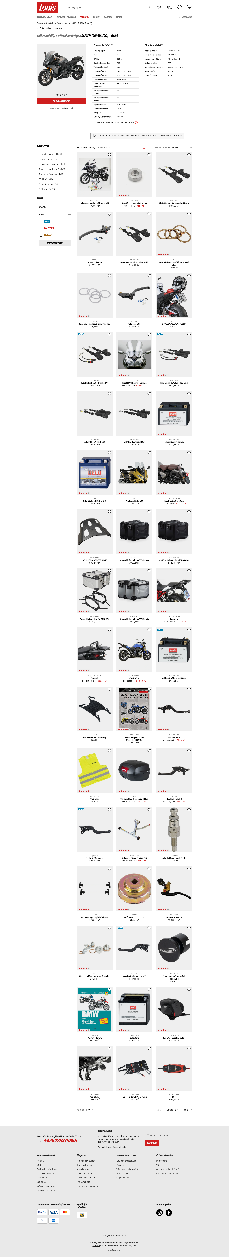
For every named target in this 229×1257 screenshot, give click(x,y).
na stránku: (103, 147)
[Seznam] (149, 147)
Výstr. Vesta (95, 799)
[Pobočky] (159, 7)
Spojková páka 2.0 (174, 799)
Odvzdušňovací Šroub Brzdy (174, 858)
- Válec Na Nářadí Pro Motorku (134, 1097)
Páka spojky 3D (134, 324)
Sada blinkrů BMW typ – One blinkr (174, 383)
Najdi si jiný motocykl (60, 108)
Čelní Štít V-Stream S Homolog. (134, 383)
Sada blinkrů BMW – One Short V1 (95, 383)
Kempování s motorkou (87, 1186)
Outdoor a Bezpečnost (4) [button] (51, 174)
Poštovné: (96, 1246)
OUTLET (48, 235)
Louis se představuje (126, 1161)
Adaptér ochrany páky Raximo (134, 203)
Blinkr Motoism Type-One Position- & (174, 203)
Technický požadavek (47, 1169)
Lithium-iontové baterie (174, 442)
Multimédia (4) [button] (46, 179)
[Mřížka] (144, 147)
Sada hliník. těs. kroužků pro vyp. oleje (94, 324)
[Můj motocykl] (169, 7)
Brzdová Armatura (174, 917)
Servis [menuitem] (119, 17)
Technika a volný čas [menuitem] (66, 17)
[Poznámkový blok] (179, 7)
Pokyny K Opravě (95, 1038)
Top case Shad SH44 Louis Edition (134, 799)
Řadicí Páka (94, 1097)
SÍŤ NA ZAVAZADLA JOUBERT (174, 324)
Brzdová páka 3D (95, 262)
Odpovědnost (122, 1177)
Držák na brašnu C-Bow (174, 501)
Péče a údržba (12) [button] (48, 159)
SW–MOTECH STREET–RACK (95, 560)
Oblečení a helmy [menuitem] (44, 17)
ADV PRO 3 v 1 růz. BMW (94, 442)
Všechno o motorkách (87, 1177)
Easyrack (174, 619)
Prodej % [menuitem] (84, 17)
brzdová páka (174, 737)
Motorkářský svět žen (87, 1161)
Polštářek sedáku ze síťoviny (94, 737)
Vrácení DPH (122, 1173)
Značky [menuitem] (96, 17)
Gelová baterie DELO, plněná (94, 501)
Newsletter (42, 1177)
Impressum (161, 1161)
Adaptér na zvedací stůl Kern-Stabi (94, 203)
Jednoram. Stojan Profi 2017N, (134, 858)
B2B (39, 1165)
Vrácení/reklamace (46, 1186)
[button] (149, 7)
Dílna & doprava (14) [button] (48, 184)
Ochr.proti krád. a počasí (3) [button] (52, 169)
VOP (158, 1165)
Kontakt (40, 1161)
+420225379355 (60, 1141)
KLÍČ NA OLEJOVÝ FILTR (134, 917)
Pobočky (120, 1165)
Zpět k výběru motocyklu (51, 28)
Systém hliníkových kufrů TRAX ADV (134, 560)
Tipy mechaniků (84, 1165)
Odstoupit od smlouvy (47, 1190)
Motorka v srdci (84, 1169)
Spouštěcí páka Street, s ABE (134, 976)
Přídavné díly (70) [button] (47, 189)
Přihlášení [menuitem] (187, 17)
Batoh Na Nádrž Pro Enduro (174, 1038)
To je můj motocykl (61, 101)
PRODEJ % (49, 228)
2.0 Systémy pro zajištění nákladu (94, 917)
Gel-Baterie (134, 1038)
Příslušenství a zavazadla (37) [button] (53, 164)
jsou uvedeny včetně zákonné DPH (113, 1243)
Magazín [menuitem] (108, 17)
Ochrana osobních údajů (167, 1169)
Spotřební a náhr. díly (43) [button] (51, 154)
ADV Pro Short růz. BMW (134, 442)
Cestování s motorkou (87, 1173)
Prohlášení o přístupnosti (168, 1173)
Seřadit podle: (161, 147)
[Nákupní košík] (189, 7)
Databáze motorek (45, 1173)
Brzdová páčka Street (94, 858)
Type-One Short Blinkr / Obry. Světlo (134, 262)
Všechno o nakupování (127, 1169)
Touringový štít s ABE (134, 501)
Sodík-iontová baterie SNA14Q (174, 678)
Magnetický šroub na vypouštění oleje (94, 976)
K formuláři (178, 136)
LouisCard (42, 1182)
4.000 (174, 1097)
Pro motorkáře (83, 1182)
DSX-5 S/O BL (134, 678)
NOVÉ (47, 221)
